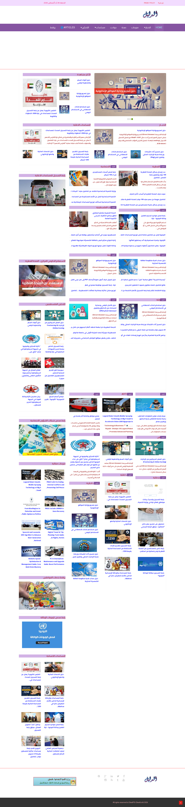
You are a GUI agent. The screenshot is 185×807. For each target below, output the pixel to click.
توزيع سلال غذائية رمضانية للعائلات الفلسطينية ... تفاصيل (93, 290)
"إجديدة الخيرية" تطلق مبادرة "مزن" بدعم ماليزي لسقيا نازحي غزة (140, 279)
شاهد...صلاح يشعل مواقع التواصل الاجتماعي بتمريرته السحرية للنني (89, 337)
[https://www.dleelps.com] (151, 779)
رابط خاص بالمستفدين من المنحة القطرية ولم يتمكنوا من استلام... (152, 550)
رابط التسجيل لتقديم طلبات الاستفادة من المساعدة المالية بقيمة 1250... (120, 548)
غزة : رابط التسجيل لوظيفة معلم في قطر (100, 284)
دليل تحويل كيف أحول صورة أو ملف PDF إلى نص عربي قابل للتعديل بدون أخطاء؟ (85, 279)
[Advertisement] (92, 50)
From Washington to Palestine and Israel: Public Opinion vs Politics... (31, 511)
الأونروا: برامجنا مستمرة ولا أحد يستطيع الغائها (147, 240)
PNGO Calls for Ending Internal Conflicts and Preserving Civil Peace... (55, 484)
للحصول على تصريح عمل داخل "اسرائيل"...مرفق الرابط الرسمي (153, 525)
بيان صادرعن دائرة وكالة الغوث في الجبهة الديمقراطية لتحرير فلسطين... (31, 400)
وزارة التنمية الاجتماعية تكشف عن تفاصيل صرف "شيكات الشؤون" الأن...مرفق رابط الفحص (81, 191)
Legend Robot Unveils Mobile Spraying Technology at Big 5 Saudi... (32, 486)
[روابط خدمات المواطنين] (42, 596)
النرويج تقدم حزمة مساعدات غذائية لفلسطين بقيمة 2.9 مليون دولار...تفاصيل (31, 752)
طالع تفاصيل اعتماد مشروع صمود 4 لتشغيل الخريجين (145, 284)
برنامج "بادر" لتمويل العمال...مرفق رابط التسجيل (33, 727)
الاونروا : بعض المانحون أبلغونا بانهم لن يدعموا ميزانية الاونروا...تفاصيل (137, 245)
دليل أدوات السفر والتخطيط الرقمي (84, 81)
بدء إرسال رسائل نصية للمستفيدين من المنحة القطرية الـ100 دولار (140, 204)
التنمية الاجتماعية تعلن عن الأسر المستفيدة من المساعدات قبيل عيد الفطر (87, 196)
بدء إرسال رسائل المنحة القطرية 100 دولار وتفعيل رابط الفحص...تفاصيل (153, 174)
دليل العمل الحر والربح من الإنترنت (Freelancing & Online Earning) (153, 460)
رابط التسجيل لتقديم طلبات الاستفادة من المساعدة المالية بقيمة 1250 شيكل (79, 155)
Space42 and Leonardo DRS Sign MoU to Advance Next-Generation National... (31, 536)
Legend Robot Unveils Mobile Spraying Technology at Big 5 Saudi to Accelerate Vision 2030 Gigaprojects (118, 418)
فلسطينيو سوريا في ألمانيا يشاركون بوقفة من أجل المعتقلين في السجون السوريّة (83, 234)
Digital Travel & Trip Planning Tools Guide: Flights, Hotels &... (56, 535)
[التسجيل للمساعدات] (42, 193)
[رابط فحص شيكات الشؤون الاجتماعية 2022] (42, 440)
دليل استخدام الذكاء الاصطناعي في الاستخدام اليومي (81, 109)
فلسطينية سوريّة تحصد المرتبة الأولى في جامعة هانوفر (94, 332)
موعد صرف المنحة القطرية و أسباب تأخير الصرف (147, 193)
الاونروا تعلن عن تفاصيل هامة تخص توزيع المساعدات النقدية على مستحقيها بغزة (134, 234)
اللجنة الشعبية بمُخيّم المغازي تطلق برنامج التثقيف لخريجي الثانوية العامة (104, 215)
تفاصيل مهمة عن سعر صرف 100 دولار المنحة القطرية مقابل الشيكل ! (139, 199)
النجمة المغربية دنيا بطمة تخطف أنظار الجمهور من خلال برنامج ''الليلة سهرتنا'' (86, 327)
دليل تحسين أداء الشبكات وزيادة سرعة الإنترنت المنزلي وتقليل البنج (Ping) (153, 154)
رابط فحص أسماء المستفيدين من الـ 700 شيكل (104, 173)
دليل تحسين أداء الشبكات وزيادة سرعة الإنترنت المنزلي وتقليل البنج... (85, 555)
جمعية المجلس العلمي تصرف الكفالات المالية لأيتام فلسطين (54, 751)
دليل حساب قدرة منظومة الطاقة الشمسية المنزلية (153, 262)
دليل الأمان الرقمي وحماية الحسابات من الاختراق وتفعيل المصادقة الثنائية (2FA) (105, 308)
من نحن (161, 2)
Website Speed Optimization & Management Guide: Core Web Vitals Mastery (31, 562)
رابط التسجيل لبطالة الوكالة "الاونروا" (154, 574)
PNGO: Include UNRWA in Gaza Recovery (54, 510)
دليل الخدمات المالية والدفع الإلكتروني (46, 153)
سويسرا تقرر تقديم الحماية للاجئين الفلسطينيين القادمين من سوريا (54, 374)
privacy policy (149, 2)
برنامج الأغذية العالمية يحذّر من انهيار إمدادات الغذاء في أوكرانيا (141, 335)
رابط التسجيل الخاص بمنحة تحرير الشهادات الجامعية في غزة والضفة (54, 349)
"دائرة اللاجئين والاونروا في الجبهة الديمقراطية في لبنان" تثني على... (31, 349)
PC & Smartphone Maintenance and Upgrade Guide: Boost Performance (54, 561)
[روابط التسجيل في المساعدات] (55, 781)
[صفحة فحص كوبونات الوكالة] (42, 635)
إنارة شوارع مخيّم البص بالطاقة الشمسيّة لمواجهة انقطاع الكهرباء (90, 240)
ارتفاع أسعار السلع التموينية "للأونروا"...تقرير (54, 398)
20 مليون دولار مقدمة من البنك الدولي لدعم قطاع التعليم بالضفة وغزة (138, 329)
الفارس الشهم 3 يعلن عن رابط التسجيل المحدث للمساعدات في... (119, 498)
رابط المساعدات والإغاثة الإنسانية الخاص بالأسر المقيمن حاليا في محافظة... (118, 575)
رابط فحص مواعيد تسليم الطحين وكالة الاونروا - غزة (153, 217)
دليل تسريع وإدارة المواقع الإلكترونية (115, 91)
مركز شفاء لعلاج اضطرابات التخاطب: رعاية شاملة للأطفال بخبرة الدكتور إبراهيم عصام (152, 418)
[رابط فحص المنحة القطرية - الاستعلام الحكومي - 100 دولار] (42, 280)
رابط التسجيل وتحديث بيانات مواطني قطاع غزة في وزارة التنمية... (151, 501)
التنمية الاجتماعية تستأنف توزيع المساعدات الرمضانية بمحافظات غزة (89, 201)
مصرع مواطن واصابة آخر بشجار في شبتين (86, 417)
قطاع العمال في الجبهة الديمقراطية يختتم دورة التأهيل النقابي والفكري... (31, 372)
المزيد (163, 166)
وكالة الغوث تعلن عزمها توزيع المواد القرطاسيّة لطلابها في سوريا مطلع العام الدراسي (82, 245)
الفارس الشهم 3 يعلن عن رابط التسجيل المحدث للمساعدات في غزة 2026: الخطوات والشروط (41, 113)
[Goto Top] (180, 802)
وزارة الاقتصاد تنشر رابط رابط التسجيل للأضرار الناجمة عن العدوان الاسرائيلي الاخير (134, 290)
